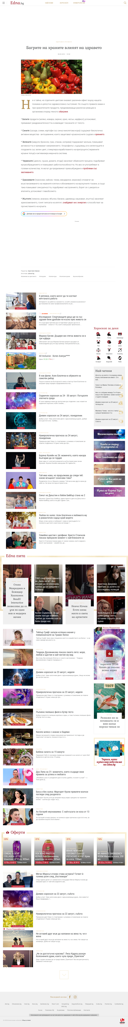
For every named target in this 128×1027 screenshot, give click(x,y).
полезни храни (65, 276)
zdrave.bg (31, 273)
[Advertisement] (50, 242)
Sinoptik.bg (65, 1004)
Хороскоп (64, 3)
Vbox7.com (55, 1004)
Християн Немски (34, 271)
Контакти (87, 1010)
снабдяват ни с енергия (74, 202)
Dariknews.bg (44, 1004)
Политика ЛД (49, 1010)
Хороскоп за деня (106, 328)
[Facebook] (69, 997)
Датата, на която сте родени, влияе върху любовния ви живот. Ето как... (108, 377)
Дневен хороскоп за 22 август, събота (106, 420)
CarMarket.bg (119, 1004)
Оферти (18, 832)
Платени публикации (74, 1010)
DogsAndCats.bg (77, 1004)
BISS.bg (64, 1006)
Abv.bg (7, 1004)
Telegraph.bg (89, 1004)
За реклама (60, 1010)
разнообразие (78, 276)
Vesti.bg (26, 1004)
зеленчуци (53, 276)
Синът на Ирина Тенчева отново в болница (108, 386)
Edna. (17, 2)
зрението (99, 134)
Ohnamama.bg (16, 1004)
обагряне (63, 111)
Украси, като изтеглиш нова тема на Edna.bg (109, 761)
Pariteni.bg (108, 1004)
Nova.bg (35, 1004)
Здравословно (64, 42)
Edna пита (15, 555)
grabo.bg (42, 353)
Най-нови (49, 3)
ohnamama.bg (55, 313)
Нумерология (79, 3)
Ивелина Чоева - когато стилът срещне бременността (107, 412)
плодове (43, 276)
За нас (40, 1010)
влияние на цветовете (29, 276)
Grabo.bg (99, 1004)
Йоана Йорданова (111, 627)
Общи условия (26, 1020)
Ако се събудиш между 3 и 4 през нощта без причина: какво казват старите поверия (107, 394)
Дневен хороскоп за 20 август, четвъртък (106, 403)
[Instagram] (75, 997)
